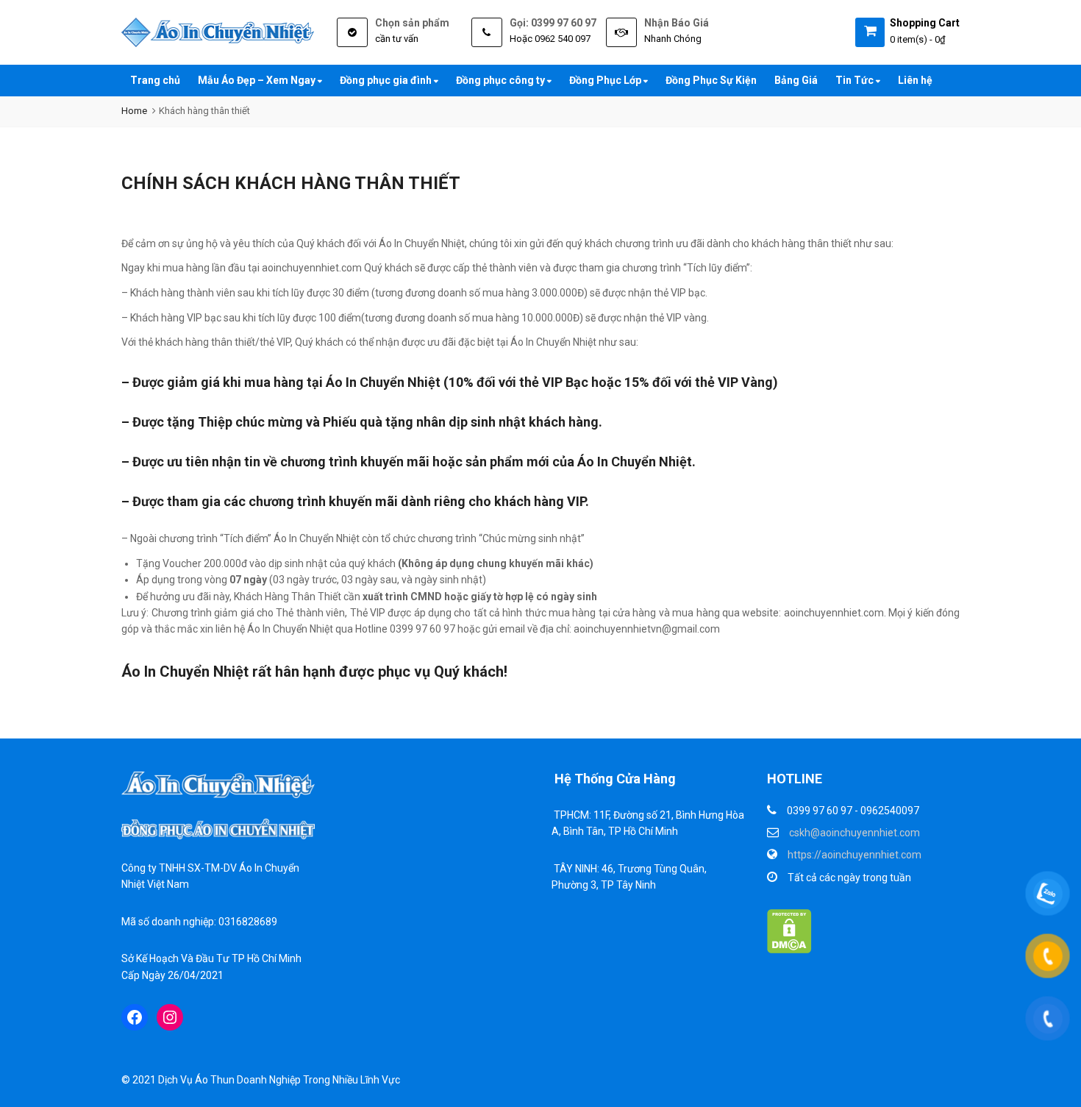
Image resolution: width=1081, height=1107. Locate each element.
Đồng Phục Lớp (606, 80)
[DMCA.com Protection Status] (789, 930)
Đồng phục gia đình (387, 80)
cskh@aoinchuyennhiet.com (854, 833)
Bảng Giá (796, 80)
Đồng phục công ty (501, 80)
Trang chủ (155, 80)
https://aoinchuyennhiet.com (854, 855)
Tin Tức (855, 80)
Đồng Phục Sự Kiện (711, 80)
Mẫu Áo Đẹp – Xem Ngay (258, 80)
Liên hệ (915, 80)
